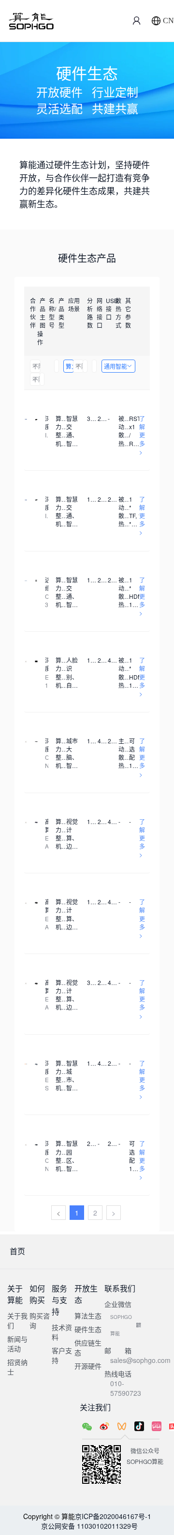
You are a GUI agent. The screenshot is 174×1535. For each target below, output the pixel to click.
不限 (36, 366)
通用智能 (115, 366)
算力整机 (70, 366)
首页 (17, 1251)
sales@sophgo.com (140, 1360)
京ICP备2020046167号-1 (113, 1516)
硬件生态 (88, 1329)
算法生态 (88, 1315)
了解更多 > (142, 435)
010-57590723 (125, 1388)
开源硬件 (88, 1366)
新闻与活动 (17, 1343)
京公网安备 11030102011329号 (89, 1526)
